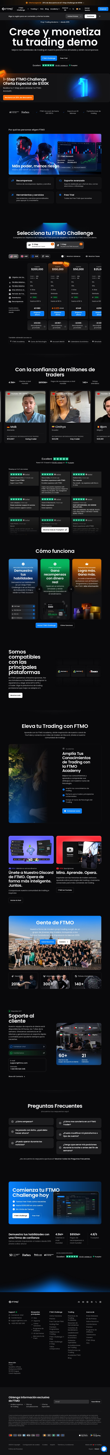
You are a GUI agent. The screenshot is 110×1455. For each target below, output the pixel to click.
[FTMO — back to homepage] (7, 9)
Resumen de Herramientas (73, 1324)
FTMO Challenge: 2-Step (56, 1343)
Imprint (52, 1445)
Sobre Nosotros (92, 1321)
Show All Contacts (16, 1076)
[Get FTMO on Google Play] (95, 1435)
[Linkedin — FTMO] (100, 1302)
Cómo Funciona (55, 1316)
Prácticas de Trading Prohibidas (73, 1318)
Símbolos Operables (72, 1341)
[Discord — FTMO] (79, 1302)
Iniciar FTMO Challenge (46, 625)
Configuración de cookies (31, 1445)
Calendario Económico (72, 1336)
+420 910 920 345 (18, 1323)
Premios (89, 1327)
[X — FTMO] (96, 1302)
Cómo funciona (66, 625)
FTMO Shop (90, 1340)
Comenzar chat (17, 1315)
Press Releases (92, 1316)
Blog (47, 9)
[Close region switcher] (99, 16)
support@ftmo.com (19, 1321)
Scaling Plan (54, 1324)
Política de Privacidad (16, 1449)
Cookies (45, 1445)
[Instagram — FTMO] (87, 1302)
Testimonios (91, 1335)
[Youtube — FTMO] (83, 1302)
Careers (89, 1337)
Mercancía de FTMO (38, 1337)
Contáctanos (16, 1318)
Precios (52, 1319)
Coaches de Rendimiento (73, 1329)
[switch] (63, 256)
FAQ (41, 9)
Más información (91, 586)
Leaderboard (73, 1333)
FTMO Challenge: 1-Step (56, 1338)
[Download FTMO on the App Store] (83, 1435)
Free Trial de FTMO (56, 1321)
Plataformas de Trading (74, 1351)
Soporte (37, 1321)
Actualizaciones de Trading (74, 1346)
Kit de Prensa (39, 1333)
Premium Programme (54, 1328)
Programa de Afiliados (38, 1329)
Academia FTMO (74, 1355)
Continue (90, 16)
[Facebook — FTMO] (92, 1302)
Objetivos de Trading (54, 1333)
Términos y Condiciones (66, 1445)
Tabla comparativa (54, 1348)
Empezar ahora (37, 313)
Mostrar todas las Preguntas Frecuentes (72, 1159)
